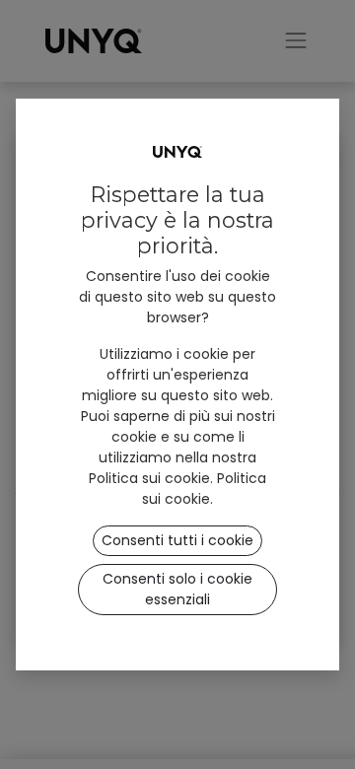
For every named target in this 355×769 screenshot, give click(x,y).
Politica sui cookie (204, 488)
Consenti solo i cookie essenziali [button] (177, 589)
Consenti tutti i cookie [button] (177, 540)
